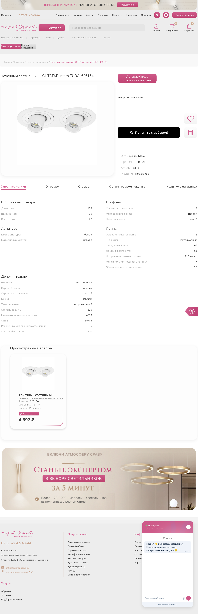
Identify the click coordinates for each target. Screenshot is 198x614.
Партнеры (140, 546)
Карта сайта (141, 562)
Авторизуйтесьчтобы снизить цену (137, 78)
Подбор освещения (27, 46)
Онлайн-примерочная (79, 574)
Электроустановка (11, 46)
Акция (89, 15)
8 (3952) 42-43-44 (29, 15)
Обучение (6, 591)
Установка (6, 595)
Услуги (78, 15)
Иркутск (6, 15)
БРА (48, 37)
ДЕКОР (60, 37)
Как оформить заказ (79, 554)
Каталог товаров (77, 558)
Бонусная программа (79, 542)
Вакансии (140, 542)
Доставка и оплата (78, 562)
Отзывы (139, 554)
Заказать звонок (185, 15)
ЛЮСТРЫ (106, 37)
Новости (117, 15)
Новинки (131, 15)
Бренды (72, 570)
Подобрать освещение (86, 27)
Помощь (146, 15)
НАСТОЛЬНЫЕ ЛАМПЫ (12, 37)
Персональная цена (30, 414)
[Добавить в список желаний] (190, 118)
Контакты (140, 550)
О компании (62, 15)
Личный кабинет (76, 546)
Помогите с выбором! (151, 132)
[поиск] (139, 27)
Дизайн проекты (76, 566)
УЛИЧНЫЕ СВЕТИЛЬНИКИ (83, 37)
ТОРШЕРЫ (34, 37)
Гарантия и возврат (78, 550)
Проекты (103, 15)
